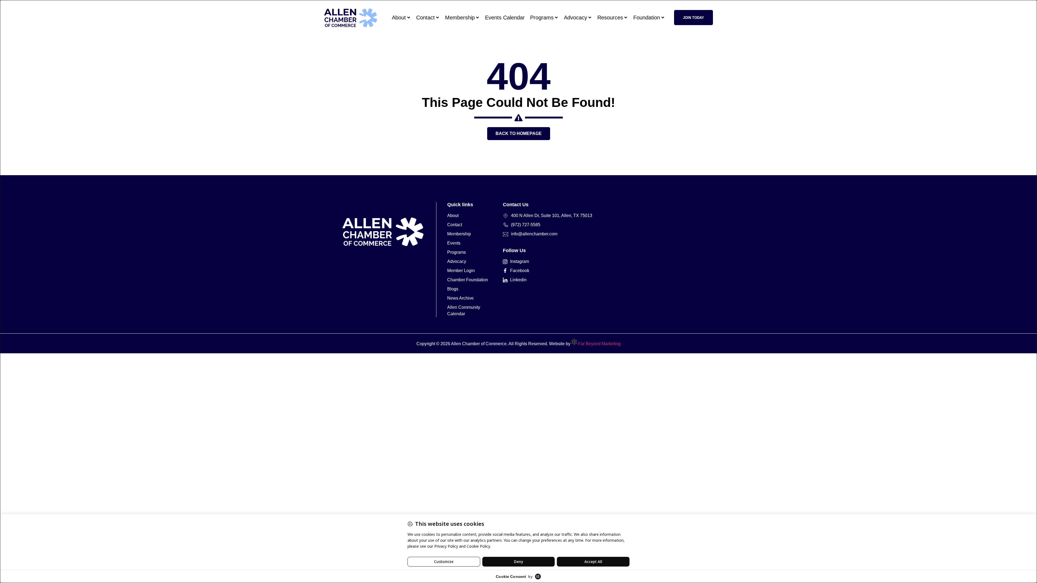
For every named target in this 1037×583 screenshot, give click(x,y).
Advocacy (575, 17)
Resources (610, 17)
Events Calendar (505, 17)
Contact (425, 17)
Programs (542, 17)
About (399, 17)
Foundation (646, 17)
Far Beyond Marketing (599, 343)
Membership (460, 17)
